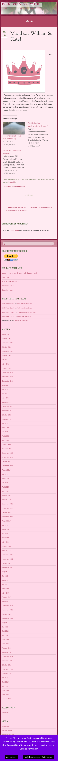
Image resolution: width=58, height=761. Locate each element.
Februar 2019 (6, 495)
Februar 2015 (6, 699)
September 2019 (7, 466)
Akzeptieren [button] (11, 757)
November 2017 (7, 559)
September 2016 (7, 618)
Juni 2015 (5, 682)
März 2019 (5, 491)
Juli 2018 (5, 525)
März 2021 (5, 398)
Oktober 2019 (6, 461)
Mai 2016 (5, 635)
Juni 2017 (5, 580)
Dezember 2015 (7, 656)
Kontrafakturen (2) (8, 286)
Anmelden (5, 726)
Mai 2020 (5, 432)
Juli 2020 (5, 423)
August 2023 (6, 338)
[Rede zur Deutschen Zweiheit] (15, 162)
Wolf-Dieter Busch (8, 304)
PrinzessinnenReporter (21, 5)
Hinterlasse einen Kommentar (14, 186)
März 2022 (5, 364)
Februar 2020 (6, 444)
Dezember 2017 (7, 555)
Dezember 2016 (7, 605)
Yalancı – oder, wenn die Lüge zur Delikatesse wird (19, 273)
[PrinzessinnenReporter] (24, 8)
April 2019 (5, 487)
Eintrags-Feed (7, 730)
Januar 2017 (6, 601)
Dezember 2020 (7, 406)
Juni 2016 (5, 631)
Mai (4, 33)
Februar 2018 (6, 546)
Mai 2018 (5, 533)
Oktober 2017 (6, 563)
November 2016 (7, 610)
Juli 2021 (5, 389)
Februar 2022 (6, 368)
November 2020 (7, 411)
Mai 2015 (5, 686)
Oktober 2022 (6, 347)
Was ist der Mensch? (24, 316)
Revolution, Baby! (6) (21, 321)
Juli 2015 (5, 678)
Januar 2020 (6, 449)
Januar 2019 (6, 499)
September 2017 (7, 567)
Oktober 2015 (6, 665)
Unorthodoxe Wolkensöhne (26, 312)
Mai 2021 (5, 393)
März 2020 (5, 440)
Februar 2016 (6, 648)
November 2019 (7, 457)
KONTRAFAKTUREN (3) (10, 281)
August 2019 (6, 470)
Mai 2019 (5, 483)
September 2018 (7, 517)
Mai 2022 (5, 360)
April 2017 (5, 589)
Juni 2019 (5, 478)
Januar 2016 (6, 652)
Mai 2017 (5, 584)
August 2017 (6, 572)
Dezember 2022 (7, 343)
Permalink (11, 182)
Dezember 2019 (7, 453)
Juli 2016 (5, 627)
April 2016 (5, 639)
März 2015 (5, 695)
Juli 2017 (5, 576)
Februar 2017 (6, 597)
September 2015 (7, 669)
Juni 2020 (5, 427)
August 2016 (6, 623)
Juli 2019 (5, 474)
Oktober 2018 (6, 512)
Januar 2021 (6, 402)
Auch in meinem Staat (24, 304)
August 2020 (6, 419)
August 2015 (6, 673)
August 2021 (6, 385)
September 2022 (7, 351)
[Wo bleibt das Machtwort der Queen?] (40, 134)
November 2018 (7, 508)
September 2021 (7, 381)
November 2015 (7, 661)
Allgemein (5, 712)
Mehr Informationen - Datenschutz (38, 757)
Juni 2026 (5, 334)
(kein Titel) (5, 277)
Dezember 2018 (7, 504)
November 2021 (7, 377)
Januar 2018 (6, 550)
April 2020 (5, 436)
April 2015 (5, 690)
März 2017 (5, 593)
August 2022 (6, 355)
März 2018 (5, 542)
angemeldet (14, 230)
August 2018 (6, 521)
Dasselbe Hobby (7, 290)
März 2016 (5, 644)
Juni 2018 (5, 529)
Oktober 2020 (6, 415)
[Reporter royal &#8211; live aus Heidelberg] (14, 128)
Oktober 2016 (6, 614)
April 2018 (5, 538)
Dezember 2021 (7, 372)
